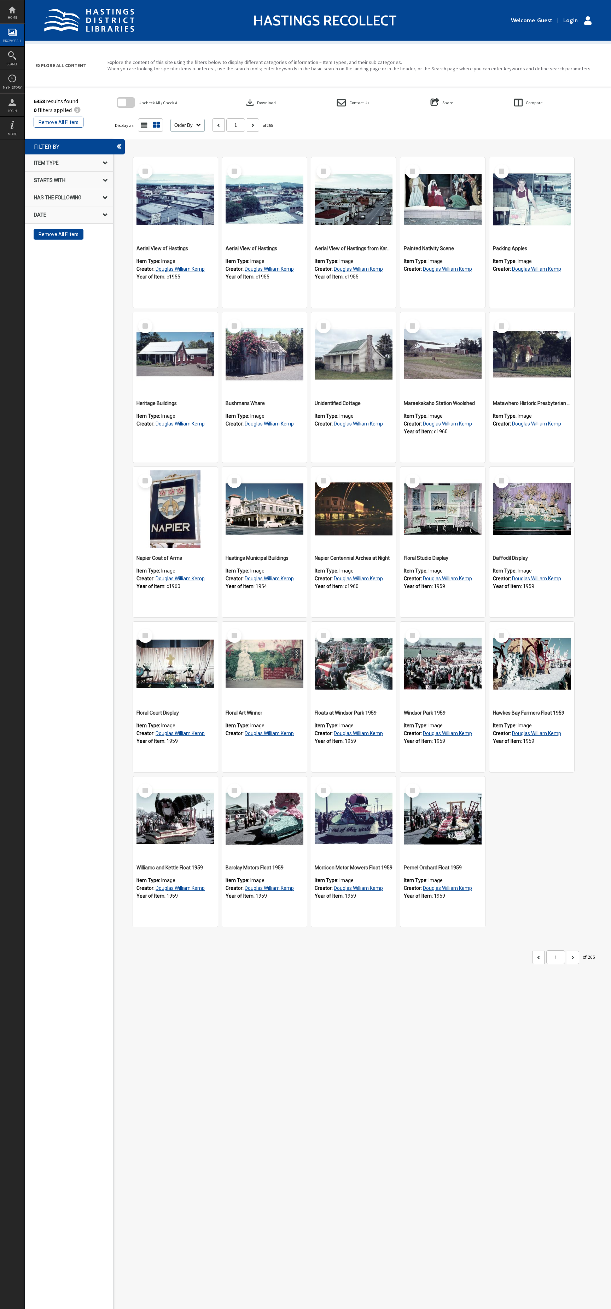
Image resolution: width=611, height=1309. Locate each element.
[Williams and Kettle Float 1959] (175, 819)
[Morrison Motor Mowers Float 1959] (353, 819)
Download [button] (260, 102)
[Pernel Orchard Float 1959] (443, 819)
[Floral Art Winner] (264, 664)
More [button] (12, 134)
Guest (544, 20)
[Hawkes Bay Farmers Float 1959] (532, 664)
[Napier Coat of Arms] (175, 509)
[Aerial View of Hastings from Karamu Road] (353, 200)
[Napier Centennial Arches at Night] (353, 509)
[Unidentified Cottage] (353, 354)
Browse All (12, 41)
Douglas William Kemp (180, 269)
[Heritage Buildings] (175, 354)
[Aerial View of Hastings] (175, 200)
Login (12, 110)
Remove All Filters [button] (58, 122)
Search (12, 64)
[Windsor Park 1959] (443, 664)
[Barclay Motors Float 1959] (264, 819)
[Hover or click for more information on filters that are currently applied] (77, 109)
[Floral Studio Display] (443, 509)
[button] (353, 102)
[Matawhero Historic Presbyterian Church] (532, 354)
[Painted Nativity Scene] (443, 200)
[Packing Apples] (532, 200)
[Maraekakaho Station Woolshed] (443, 354)
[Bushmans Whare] (264, 354)
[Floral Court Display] (175, 664)
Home (12, 17)
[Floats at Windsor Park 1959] (353, 664)
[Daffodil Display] (532, 509)
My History (12, 87)
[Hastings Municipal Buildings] (264, 509)
